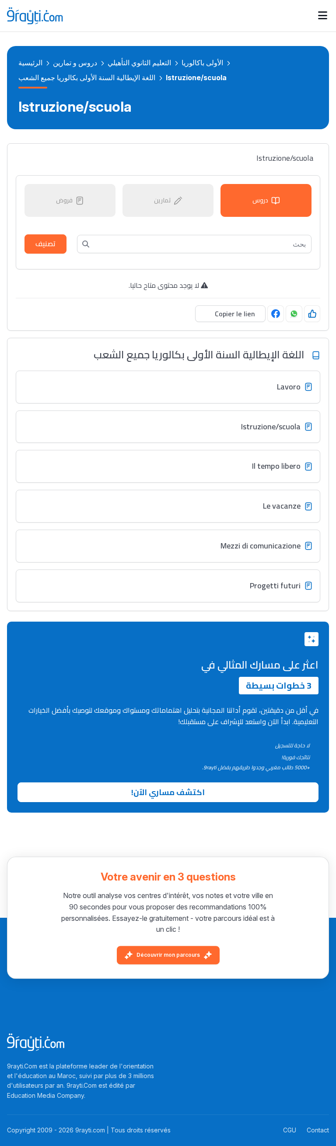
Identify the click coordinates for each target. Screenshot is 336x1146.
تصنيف (45, 243)
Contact (318, 1130)
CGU (289, 1130)
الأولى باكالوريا (202, 62)
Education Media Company (45, 1095)
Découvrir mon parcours (168, 954)
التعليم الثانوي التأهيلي (139, 62)
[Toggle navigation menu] (322, 16)
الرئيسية (30, 62)
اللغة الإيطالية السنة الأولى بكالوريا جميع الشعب (86, 77)
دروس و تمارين (75, 62)
